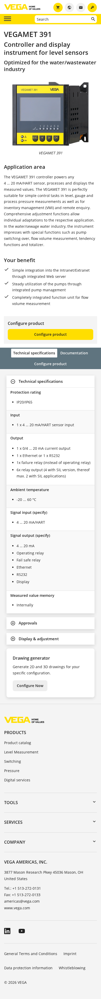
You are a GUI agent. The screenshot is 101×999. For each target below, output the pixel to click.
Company (14, 842)
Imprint (69, 953)
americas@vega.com (22, 901)
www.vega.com (17, 907)
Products (15, 732)
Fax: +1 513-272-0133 (22, 894)
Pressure (11, 770)
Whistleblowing (72, 967)
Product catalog (17, 742)
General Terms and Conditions (30, 953)
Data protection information (28, 967)
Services (13, 822)
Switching (12, 761)
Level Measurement (21, 752)
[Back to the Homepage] (24, 719)
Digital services (17, 779)
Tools (11, 802)
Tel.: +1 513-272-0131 (22, 888)
